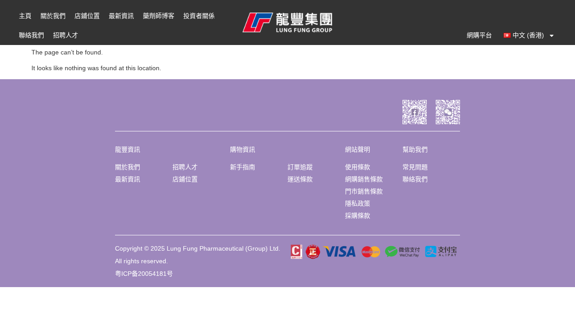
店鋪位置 (87, 15)
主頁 (25, 15)
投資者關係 (199, 15)
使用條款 (357, 167)
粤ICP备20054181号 (144, 273)
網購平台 (479, 35)
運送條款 (300, 179)
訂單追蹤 (300, 167)
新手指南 (242, 167)
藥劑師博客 (158, 15)
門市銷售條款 (364, 191)
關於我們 (53, 15)
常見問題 (415, 167)
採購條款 (357, 215)
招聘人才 (65, 35)
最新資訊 (121, 15)
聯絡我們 (31, 35)
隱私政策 (357, 203)
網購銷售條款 (364, 179)
